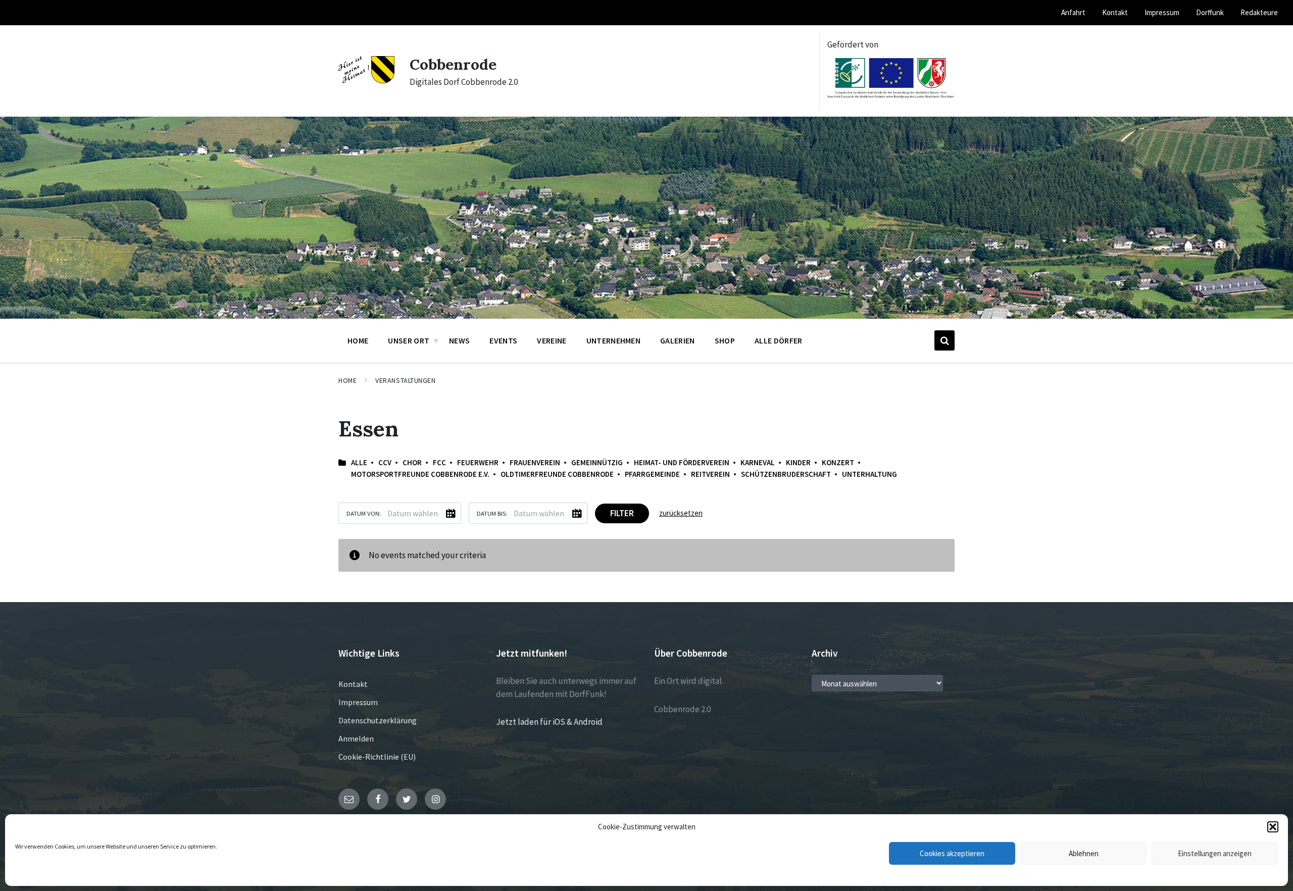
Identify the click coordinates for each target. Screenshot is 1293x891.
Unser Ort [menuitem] (408, 340)
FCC (439, 462)
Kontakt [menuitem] (1115, 12)
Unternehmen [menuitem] (613, 340)
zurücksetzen (681, 513)
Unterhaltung (869, 474)
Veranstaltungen (405, 380)
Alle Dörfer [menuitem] (779, 340)
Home (347, 380)
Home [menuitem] (357, 340)
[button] (1273, 827)
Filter (622, 513)
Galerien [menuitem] (677, 340)
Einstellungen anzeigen (1215, 853)
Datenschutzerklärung (377, 720)
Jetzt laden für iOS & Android (549, 721)
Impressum (358, 702)
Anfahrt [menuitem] (1073, 12)
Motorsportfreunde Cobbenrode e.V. (420, 474)
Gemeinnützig (597, 462)
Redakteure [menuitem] (1259, 12)
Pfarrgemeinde (652, 474)
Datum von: (363, 513)
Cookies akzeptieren (952, 853)
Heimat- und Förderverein (681, 462)
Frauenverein (535, 462)
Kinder (798, 462)
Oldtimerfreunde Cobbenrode (557, 474)
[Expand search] (944, 340)
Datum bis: (492, 513)
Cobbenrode (453, 64)
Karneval (757, 462)
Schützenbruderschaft (786, 474)
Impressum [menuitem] (1162, 12)
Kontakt (353, 684)
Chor (412, 462)
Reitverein (710, 474)
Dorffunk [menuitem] (1210, 12)
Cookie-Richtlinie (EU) (377, 757)
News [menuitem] (459, 340)
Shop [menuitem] (725, 340)
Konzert (838, 462)
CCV (384, 462)
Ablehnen (1084, 853)
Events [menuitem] (503, 340)
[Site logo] (366, 80)
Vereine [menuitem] (551, 340)
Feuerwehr (478, 462)
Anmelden (356, 738)
